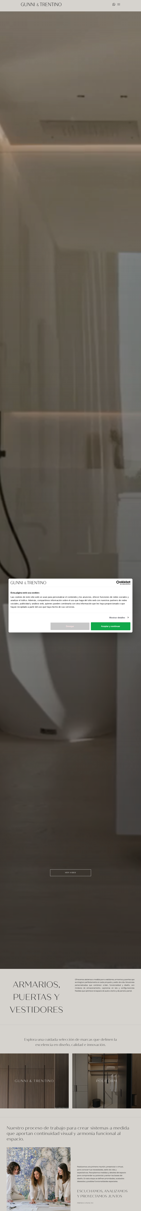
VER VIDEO (70, 873)
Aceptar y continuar (110, 626)
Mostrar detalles (117, 617)
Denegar (70, 626)
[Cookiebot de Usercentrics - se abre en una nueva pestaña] (118, 583)
